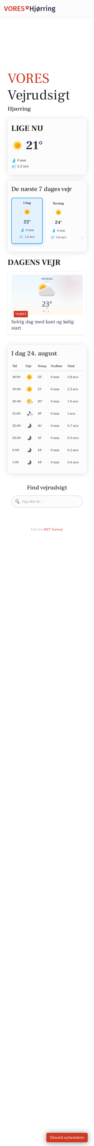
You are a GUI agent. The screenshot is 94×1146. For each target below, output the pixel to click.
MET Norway (53, 529)
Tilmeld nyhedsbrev (67, 1137)
